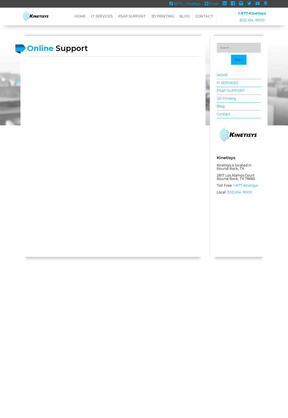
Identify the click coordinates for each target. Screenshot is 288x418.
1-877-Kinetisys (252, 13)
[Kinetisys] (36, 16)
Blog (185, 16)
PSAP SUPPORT (132, 16)
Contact (204, 16)
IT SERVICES (102, 16)
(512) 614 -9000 (252, 20)
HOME (80, 16)
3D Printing (162, 16)
